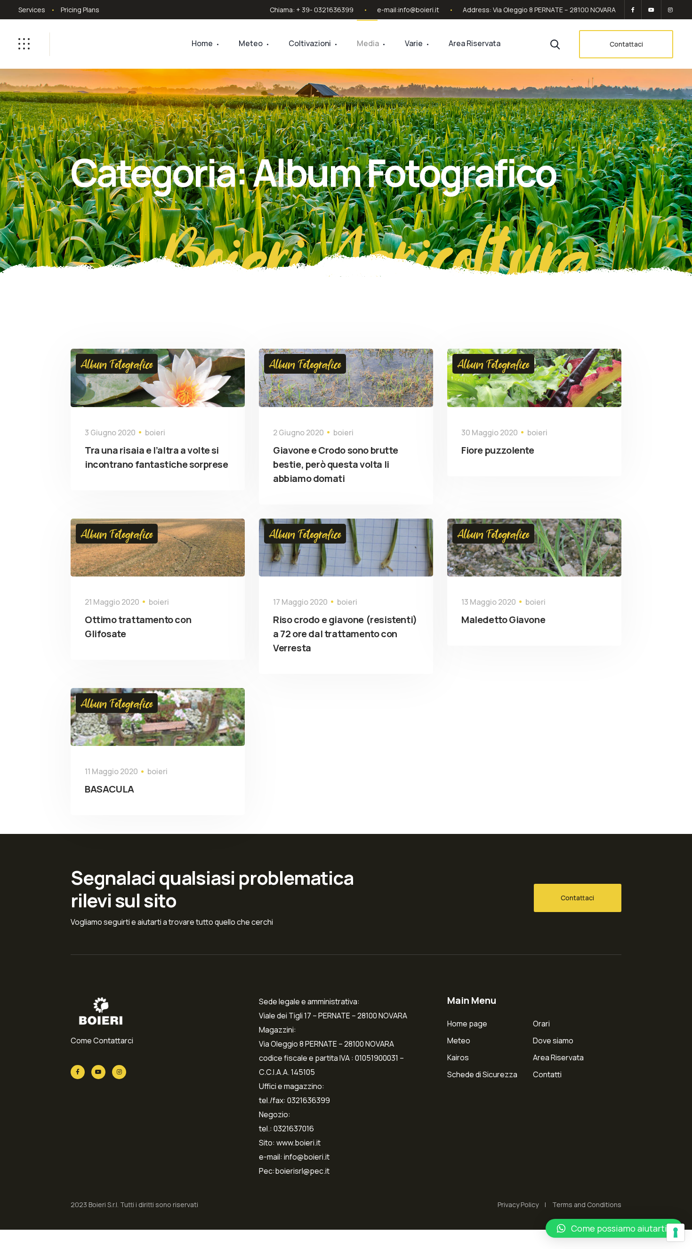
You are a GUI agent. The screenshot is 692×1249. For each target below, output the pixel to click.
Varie (414, 43)
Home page (467, 1023)
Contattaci (626, 44)
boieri (155, 432)
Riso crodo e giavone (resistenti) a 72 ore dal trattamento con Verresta (345, 633)
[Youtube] (651, 9)
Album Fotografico (116, 363)
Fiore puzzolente (497, 450)
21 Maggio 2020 (112, 602)
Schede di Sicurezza (482, 1074)
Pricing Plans (80, 9)
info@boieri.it (418, 9)
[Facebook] (633, 9)
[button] (614, 1228)
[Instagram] (668, 9)
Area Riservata (474, 43)
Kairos (458, 1057)
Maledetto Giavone (503, 619)
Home (202, 43)
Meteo (251, 43)
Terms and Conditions (586, 1204)
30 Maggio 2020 (489, 432)
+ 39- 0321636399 (325, 9)
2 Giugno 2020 (298, 432)
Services (31, 9)
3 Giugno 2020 (110, 432)
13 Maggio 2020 (488, 602)
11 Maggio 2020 (111, 771)
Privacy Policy (518, 1204)
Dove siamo (553, 1040)
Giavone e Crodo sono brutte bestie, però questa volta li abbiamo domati (335, 464)
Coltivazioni (310, 43)
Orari (541, 1023)
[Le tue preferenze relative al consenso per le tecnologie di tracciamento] (675, 1232)
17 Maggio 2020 (300, 602)
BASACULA (109, 789)
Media (368, 43)
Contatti (547, 1074)
